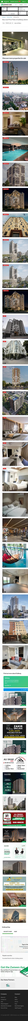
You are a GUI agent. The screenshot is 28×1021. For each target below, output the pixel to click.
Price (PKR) (4, 12)
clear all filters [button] (17, 23)
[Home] (2, 1)
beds (20, 12)
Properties (6, 1)
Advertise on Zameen (6, 1005)
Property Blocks (15, 1)
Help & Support (4, 1003)
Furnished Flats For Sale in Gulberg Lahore (12, 958)
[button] (4, 10)
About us (3, 997)
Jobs (2, 1001)
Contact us (3, 999)
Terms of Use (4, 1008)
